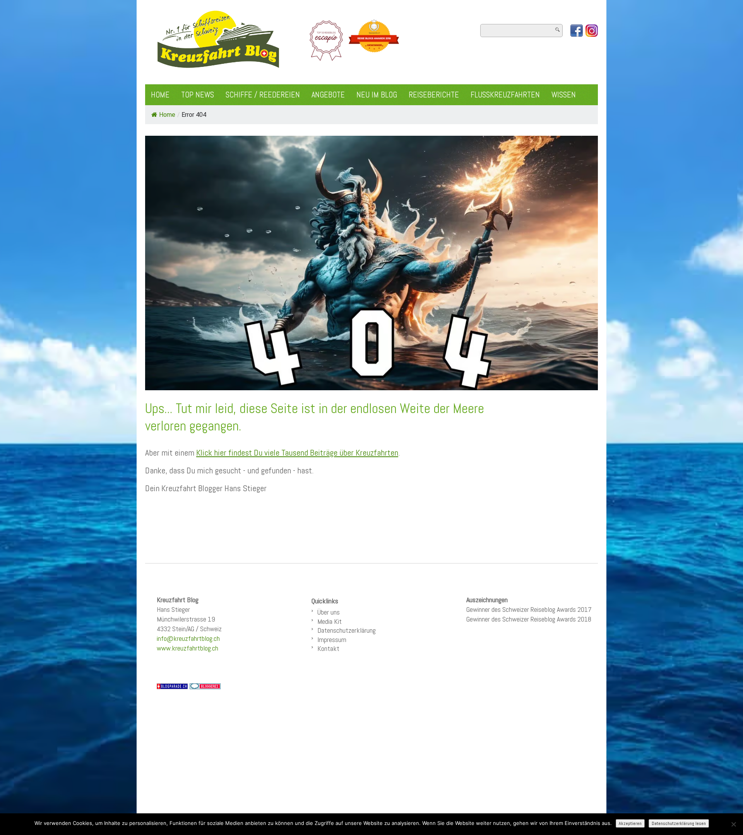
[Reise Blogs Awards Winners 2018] (374, 40)
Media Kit (329, 621)
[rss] (591, 30)
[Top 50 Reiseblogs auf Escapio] (327, 40)
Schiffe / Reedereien (263, 95)
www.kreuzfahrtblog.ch (187, 648)
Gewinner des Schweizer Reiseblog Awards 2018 (528, 619)
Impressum (331, 639)
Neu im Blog (376, 95)
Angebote (328, 95)
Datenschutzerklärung (346, 630)
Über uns (328, 612)
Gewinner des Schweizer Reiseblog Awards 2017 (529, 609)
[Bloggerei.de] (205, 685)
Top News (197, 95)
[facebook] (576, 30)
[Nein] (733, 824)
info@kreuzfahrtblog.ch (188, 638)
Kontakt (328, 648)
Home (160, 95)
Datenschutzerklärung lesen (679, 823)
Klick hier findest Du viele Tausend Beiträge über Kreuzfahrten (297, 452)
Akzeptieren (630, 823)
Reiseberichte (434, 95)
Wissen (563, 95)
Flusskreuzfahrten (505, 95)
